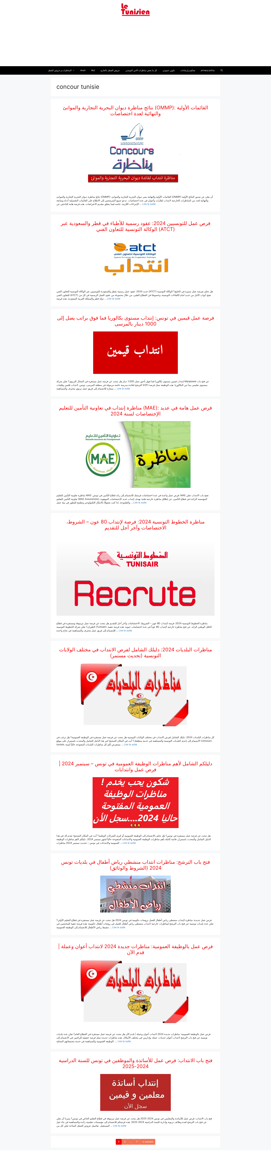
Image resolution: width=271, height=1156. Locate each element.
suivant (147, 1141)
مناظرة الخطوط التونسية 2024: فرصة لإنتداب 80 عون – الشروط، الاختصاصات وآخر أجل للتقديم (135, 525)
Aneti (83, 70)
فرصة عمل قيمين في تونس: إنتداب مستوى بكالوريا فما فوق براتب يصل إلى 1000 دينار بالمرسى (135, 321)
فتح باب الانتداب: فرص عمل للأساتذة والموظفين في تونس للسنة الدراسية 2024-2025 (135, 1063)
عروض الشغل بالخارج (110, 70)
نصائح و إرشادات (187, 70)
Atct (93, 70)
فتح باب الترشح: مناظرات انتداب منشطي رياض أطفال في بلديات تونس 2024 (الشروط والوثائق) (135, 865)
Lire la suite (149, 204)
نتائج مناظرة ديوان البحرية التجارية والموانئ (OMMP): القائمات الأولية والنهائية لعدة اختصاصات (135, 110)
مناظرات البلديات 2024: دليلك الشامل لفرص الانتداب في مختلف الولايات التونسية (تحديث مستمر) (135, 652)
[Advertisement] (135, 43)
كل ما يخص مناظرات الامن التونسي (141, 70)
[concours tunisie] (135, 9)
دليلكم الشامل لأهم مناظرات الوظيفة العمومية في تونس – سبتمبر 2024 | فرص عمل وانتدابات (135, 766)
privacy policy (208, 70)
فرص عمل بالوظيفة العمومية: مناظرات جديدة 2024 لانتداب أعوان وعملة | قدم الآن (135, 949)
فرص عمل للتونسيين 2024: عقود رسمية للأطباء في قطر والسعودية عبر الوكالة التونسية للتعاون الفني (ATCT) (135, 226)
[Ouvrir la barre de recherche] (221, 70)
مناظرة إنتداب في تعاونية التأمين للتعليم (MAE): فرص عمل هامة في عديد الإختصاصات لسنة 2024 (135, 411)
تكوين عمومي (169, 70)
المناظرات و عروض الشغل (60, 70)
